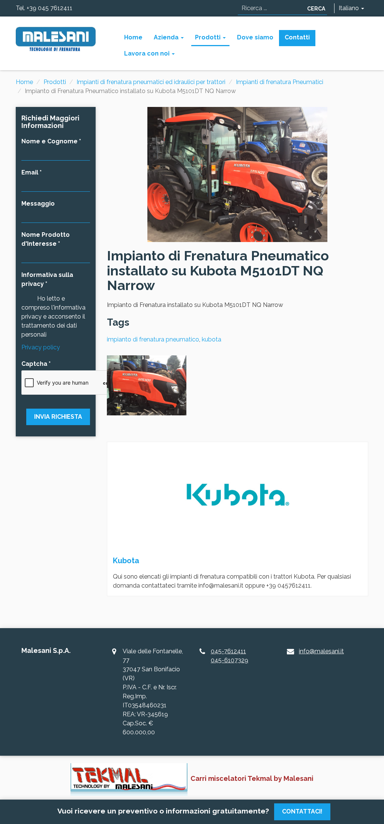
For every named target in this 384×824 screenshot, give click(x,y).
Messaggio (38, 203)
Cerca (316, 9)
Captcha (34, 363)
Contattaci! (302, 811)
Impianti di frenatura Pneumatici (279, 82)
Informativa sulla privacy (47, 279)
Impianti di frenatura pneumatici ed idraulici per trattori (150, 82)
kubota (211, 339)
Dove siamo (255, 37)
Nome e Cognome (49, 141)
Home (133, 37)
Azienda (167, 37)
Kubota (126, 560)
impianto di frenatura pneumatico (153, 339)
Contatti (297, 37)
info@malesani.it (321, 651)
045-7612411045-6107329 (229, 656)
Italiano (349, 8)
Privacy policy (40, 347)
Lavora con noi (147, 53)
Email (29, 172)
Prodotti (208, 37)
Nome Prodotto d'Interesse (45, 239)
